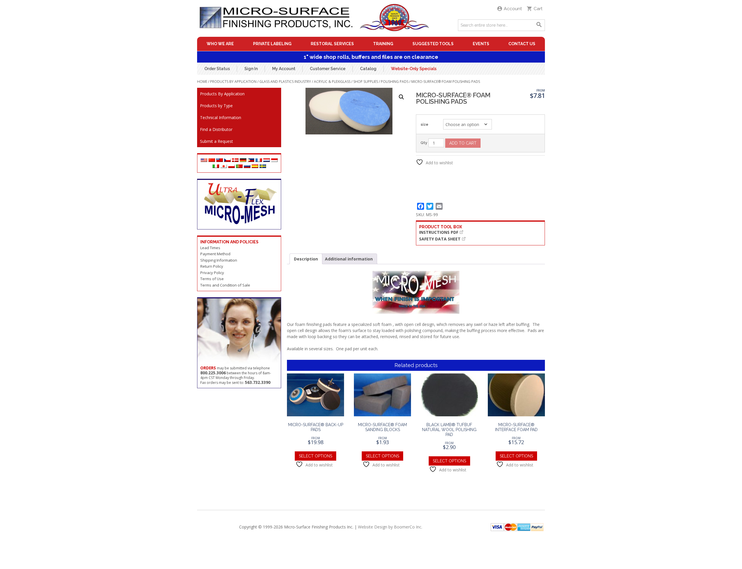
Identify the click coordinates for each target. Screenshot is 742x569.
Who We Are (220, 43)
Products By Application (233, 81)
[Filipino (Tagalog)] (251, 160)
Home (202, 81)
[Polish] (231, 166)
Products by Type (216, 105)
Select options (315, 456)
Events (481, 43)
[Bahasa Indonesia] (274, 160)
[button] (401, 97)
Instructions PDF (438, 232)
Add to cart (463, 143)
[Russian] (247, 166)
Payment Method (215, 253)
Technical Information (220, 117)
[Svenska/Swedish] (262, 166)
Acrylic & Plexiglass (332, 81)
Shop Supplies (365, 81)
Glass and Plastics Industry (285, 81)
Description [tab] (306, 259)
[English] (204, 160)
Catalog (368, 68)
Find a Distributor (216, 129)
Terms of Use (212, 278)
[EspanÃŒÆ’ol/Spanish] (255, 166)
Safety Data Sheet (440, 239)
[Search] (539, 25)
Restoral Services (332, 43)
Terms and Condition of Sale (225, 285)
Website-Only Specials (414, 68)
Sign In (251, 68)
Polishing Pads (394, 81)
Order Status (217, 68)
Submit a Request (216, 141)
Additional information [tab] (349, 259)
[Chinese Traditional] (219, 160)
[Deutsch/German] (243, 160)
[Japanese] (223, 166)
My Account (283, 68)
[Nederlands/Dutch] (266, 160)
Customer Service (327, 68)
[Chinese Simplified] (211, 160)
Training (383, 43)
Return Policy (211, 266)
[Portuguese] (239, 166)
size (424, 124)
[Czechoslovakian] (227, 160)
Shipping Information (218, 260)
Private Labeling (272, 43)
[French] (258, 160)
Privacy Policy (212, 272)
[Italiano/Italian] (215, 166)
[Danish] (235, 160)
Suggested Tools (433, 43)
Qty (424, 143)
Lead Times (210, 247)
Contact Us (521, 43)
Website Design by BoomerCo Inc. (390, 527)
